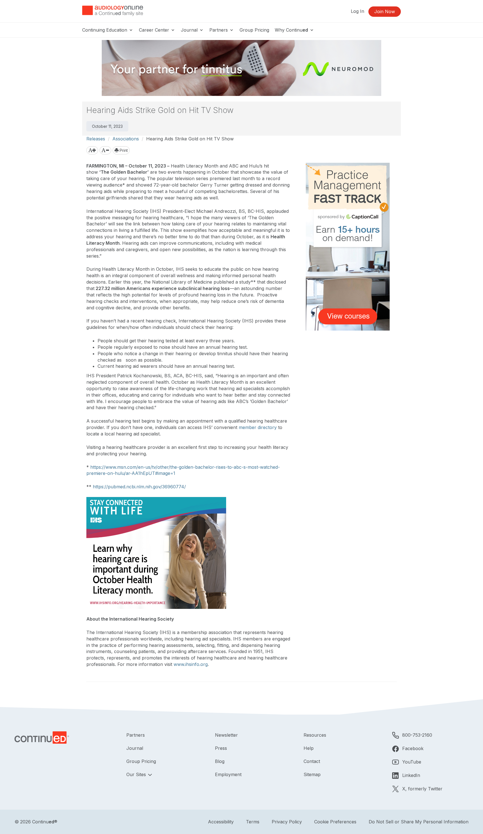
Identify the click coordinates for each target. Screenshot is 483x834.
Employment (228, 774)
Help (309, 748)
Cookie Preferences (335, 821)
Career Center (155, 30)
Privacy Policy (287, 821)
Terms (252, 821)
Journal (190, 30)
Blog (219, 761)
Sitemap (312, 774)
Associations (125, 139)
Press (221, 748)
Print (123, 150)
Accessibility (221, 821)
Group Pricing (254, 30)
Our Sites (136, 774)
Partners (219, 30)
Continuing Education (105, 30)
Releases (95, 139)
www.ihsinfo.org (191, 664)
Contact (312, 761)
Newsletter (226, 735)
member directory (258, 427)
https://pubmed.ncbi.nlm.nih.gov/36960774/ (139, 486)
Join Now (384, 11)
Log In (357, 11)
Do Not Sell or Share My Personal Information (418, 821)
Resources (315, 735)
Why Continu (291, 30)
